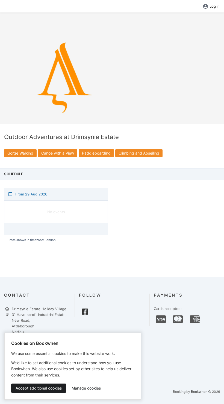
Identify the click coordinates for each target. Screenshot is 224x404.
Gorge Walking (20, 153)
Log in (215, 6)
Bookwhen (199, 392)
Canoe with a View (57, 153)
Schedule (13, 174)
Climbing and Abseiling (139, 153)
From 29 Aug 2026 (30, 194)
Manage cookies (86, 388)
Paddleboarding (96, 153)
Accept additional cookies (39, 388)
